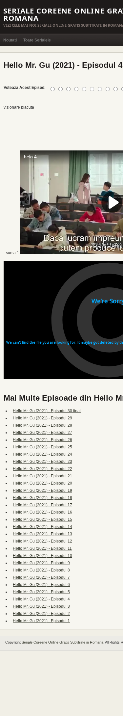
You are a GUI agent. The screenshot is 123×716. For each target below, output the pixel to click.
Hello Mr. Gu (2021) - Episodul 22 (42, 468)
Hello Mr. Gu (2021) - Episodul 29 (42, 418)
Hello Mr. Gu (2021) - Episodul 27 (42, 432)
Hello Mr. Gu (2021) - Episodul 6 (41, 584)
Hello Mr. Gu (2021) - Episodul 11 (42, 548)
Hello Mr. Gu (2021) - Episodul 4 (41, 599)
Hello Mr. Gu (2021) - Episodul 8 (41, 570)
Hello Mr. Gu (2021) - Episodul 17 (42, 505)
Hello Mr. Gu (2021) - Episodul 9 (41, 563)
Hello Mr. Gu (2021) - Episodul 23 (42, 461)
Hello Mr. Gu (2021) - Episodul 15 (42, 519)
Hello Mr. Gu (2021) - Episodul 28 (42, 425)
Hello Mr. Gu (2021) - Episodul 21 (42, 476)
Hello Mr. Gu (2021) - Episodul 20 (42, 483)
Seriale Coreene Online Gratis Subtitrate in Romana (62, 642)
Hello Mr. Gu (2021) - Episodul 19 (42, 490)
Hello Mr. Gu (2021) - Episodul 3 (41, 606)
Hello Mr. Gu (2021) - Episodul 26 (42, 440)
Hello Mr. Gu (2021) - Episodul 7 (41, 577)
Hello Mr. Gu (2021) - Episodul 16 (42, 512)
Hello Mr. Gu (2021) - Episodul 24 (42, 454)
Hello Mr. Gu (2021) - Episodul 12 (42, 541)
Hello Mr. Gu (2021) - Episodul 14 (42, 526)
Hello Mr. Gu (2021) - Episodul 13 (42, 534)
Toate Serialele (37, 40)
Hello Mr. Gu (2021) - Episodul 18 (42, 497)
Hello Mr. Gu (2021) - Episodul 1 (41, 621)
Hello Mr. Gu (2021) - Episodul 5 (41, 592)
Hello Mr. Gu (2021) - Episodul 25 (42, 447)
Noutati (10, 40)
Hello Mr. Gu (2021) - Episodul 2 (41, 613)
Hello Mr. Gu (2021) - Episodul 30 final (47, 411)
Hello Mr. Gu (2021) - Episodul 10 (42, 555)
